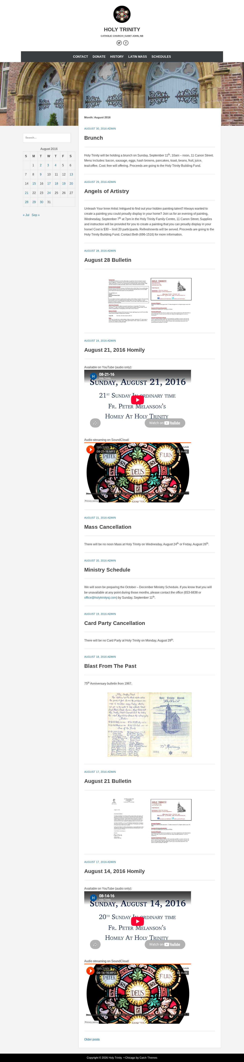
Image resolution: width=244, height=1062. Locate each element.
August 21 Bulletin (107, 781)
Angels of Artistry (106, 191)
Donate (99, 56)
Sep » (36, 215)
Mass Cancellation (107, 527)
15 (34, 183)
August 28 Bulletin (107, 260)
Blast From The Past (110, 666)
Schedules (161, 56)
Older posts (92, 1039)
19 (64, 183)
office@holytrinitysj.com (100, 597)
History (117, 56)
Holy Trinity (122, 29)
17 (49, 183)
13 (71, 174)
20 (71, 183)
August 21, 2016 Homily (114, 350)
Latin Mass (137, 56)
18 (56, 183)
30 (41, 202)
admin (111, 128)
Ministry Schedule (107, 570)
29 (34, 202)
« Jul (26, 215)
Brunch (93, 138)
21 (26, 193)
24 (49, 193)
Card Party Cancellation (114, 623)
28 (26, 202)
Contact (80, 56)
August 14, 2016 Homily (114, 871)
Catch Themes (148, 1057)
